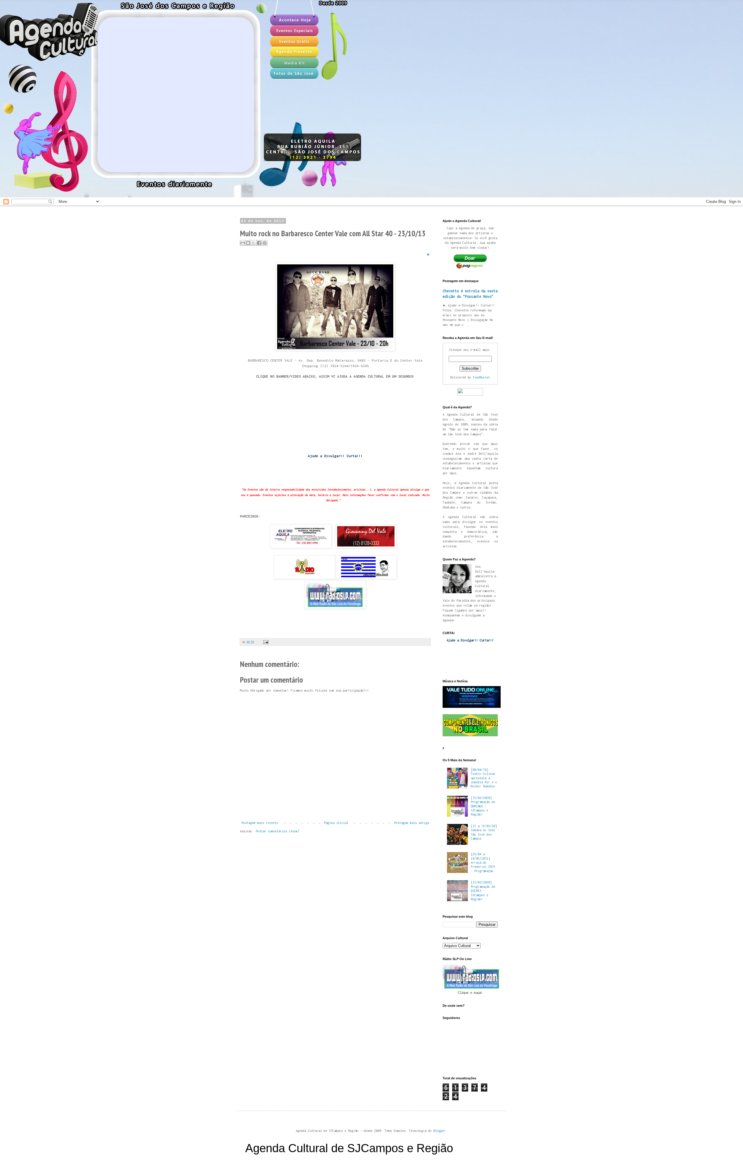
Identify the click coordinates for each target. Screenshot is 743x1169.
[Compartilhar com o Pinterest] (265, 243)
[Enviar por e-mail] (243, 243)
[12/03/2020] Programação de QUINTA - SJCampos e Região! (483, 891)
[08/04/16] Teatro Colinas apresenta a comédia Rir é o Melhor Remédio (484, 778)
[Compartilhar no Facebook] (259, 243)
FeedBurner (481, 377)
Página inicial (336, 823)
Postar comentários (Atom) (277, 831)
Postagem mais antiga (411, 823)
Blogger (439, 1130)
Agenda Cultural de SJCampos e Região (349, 1148)
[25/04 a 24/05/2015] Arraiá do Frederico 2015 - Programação (483, 862)
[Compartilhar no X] (254, 243)
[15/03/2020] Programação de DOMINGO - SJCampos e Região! (483, 806)
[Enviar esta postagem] (265, 641)
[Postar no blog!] (248, 243)
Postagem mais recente (259, 823)
